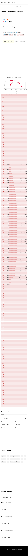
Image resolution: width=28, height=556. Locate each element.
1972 (3, 198)
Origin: (16, 421)
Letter (14, 6)
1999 (3, 137)
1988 (3, 162)
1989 (3, 160)
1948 (3, 252)
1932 (3, 288)
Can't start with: (4, 433)
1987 (3, 164)
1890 (3, 383)
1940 (3, 270)
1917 (3, 322)
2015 (3, 101)
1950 (3, 248)
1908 (3, 342)
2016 (3, 99)
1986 (3, 167)
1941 (3, 268)
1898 (3, 365)
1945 (3, 259)
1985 (3, 169)
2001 (3, 133)
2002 (3, 131)
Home (2, 6)
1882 (3, 401)
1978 (3, 185)
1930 (3, 293)
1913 (3, 331)
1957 (3, 232)
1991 (3, 155)
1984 (3, 171)
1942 (3, 266)
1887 (3, 390)
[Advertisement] (14, 61)
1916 (3, 324)
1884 (3, 397)
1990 (3, 158)
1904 (3, 351)
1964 (3, 216)
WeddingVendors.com (8, 2)
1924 (3, 306)
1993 (3, 151)
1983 (3, 173)
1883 (3, 399)
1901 (3, 358)
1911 (3, 336)
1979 (3, 182)
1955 (3, 236)
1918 (3, 320)
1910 (3, 338)
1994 (3, 149)
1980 (3, 180)
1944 (3, 261)
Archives (7, 553)
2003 (3, 128)
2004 (3, 126)
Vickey (19, 32)
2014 (3, 103)
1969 (3, 205)
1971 (3, 200)
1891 (3, 381)
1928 (3, 297)
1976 (3, 189)
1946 (3, 257)
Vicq (15, 34)
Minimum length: (4, 440)
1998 (3, 140)
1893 (3, 376)
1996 (3, 144)
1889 (3, 385)
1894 (3, 374)
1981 (3, 178)
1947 (3, 255)
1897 (3, 367)
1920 (3, 315)
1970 (3, 203)
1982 (3, 176)
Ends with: (17, 427)
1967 (3, 209)
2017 (3, 97)
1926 (3, 302)
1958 (3, 230)
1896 (3, 370)
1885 (3, 394)
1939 (3, 273)
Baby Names (8, 6)
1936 (3, 279)
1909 (3, 340)
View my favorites (7, 497)
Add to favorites (20, 41)
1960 (3, 225)
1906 (3, 347)
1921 (3, 313)
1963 (3, 218)
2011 (3, 110)
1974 (3, 194)
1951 (3, 246)
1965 (3, 214)
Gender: (3, 421)
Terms (16, 553)
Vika (18, 34)
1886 (3, 392)
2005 (3, 124)
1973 (3, 196)
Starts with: (3, 427)
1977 (3, 187)
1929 (3, 295)
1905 (3, 349)
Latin (6, 21)
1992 (3, 153)
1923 (3, 309)
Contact (21, 553)
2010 (3, 113)
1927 (3, 300)
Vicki (4, 19)
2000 (3, 135)
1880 (3, 406)
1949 (3, 250)
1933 (3, 286)
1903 (3, 354)
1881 (3, 403)
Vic (9, 32)
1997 (3, 142)
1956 (3, 234)
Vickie (6, 34)
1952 (3, 243)
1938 (3, 275)
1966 (3, 212)
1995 (3, 146)
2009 (3, 115)
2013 (3, 106)
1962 (3, 221)
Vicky (11, 34)
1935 (3, 282)
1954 (3, 239)
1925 (3, 304)
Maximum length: (18, 440)
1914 (3, 329)
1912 (3, 333)
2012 (3, 108)
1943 (3, 264)
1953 (3, 241)
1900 (3, 360)
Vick (14, 32)
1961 (3, 223)
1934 (3, 284)
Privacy (12, 553)
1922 (3, 311)
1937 (3, 277)
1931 (3, 291)
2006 (3, 122)
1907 (3, 345)
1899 (3, 363)
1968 (3, 207)
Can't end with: (18, 433)
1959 (3, 227)
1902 (3, 356)
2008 (3, 117)
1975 (3, 191)
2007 (3, 119)
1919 (3, 318)
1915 (3, 327)
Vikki (23, 34)
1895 (3, 372)
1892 (3, 379)
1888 (3, 388)
